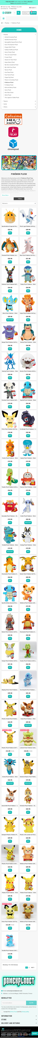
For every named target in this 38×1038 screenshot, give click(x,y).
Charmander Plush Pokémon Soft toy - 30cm (28, 632)
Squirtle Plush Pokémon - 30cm (28, 400)
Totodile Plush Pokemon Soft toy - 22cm (10, 950)
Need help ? (13, 8)
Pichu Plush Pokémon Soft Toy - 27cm (10, 921)
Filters (20, 199)
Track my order (6, 6)
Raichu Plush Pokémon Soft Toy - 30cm (28, 574)
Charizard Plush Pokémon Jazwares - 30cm (10, 255)
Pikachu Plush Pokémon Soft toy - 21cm (10, 863)
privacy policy (25, 1011)
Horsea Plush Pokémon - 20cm (9, 776)
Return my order (17, 6)
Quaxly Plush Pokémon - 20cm (28, 458)
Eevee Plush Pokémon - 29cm (28, 718)
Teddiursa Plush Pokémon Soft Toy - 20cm (28, 603)
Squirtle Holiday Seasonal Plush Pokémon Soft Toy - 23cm (10, 603)
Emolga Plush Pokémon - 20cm (28, 545)
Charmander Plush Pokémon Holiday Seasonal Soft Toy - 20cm (10, 574)
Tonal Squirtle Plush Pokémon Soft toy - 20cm (28, 689)
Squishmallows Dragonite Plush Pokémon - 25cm (10, 226)
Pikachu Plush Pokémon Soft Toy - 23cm (10, 747)
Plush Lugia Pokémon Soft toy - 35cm (28, 226)
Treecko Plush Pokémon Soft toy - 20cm (10, 487)
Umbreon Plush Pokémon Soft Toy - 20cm (10, 284)
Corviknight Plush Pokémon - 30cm (28, 429)
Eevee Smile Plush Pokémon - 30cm (10, 805)
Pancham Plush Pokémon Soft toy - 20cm (10, 400)
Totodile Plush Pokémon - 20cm (10, 545)
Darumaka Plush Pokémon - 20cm (10, 516)
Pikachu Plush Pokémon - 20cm (28, 892)
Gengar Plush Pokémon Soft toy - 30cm (10, 342)
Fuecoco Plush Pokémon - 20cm (28, 487)
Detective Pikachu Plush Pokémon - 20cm (28, 776)
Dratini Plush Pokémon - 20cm (28, 516)
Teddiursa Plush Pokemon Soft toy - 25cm (28, 921)
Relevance (5, 203)
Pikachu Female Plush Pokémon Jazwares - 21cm (10, 718)
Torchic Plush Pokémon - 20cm (10, 458)
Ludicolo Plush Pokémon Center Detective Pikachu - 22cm (28, 747)
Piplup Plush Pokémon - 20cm (28, 284)
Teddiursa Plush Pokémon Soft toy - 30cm (28, 863)
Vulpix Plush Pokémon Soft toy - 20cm (28, 313)
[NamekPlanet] (6, 12)
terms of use (13, 1011)
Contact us (5, 8)
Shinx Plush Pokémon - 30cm (10, 313)
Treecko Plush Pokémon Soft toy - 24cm (28, 661)
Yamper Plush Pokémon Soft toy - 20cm (10, 661)
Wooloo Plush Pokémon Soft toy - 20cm (28, 371)
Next (33, 967)
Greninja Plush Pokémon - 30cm (10, 371)
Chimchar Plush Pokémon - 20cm (28, 805)
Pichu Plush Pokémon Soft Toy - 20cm (10, 429)
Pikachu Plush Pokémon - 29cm (10, 892)
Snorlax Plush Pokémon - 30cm (28, 342)
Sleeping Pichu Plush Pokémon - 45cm (10, 689)
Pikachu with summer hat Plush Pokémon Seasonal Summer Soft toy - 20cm (28, 834)
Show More (5, 195)
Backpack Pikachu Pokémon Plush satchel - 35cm (10, 834)
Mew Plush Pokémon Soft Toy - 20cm (28, 255)
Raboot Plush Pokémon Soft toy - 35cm (10, 632)
